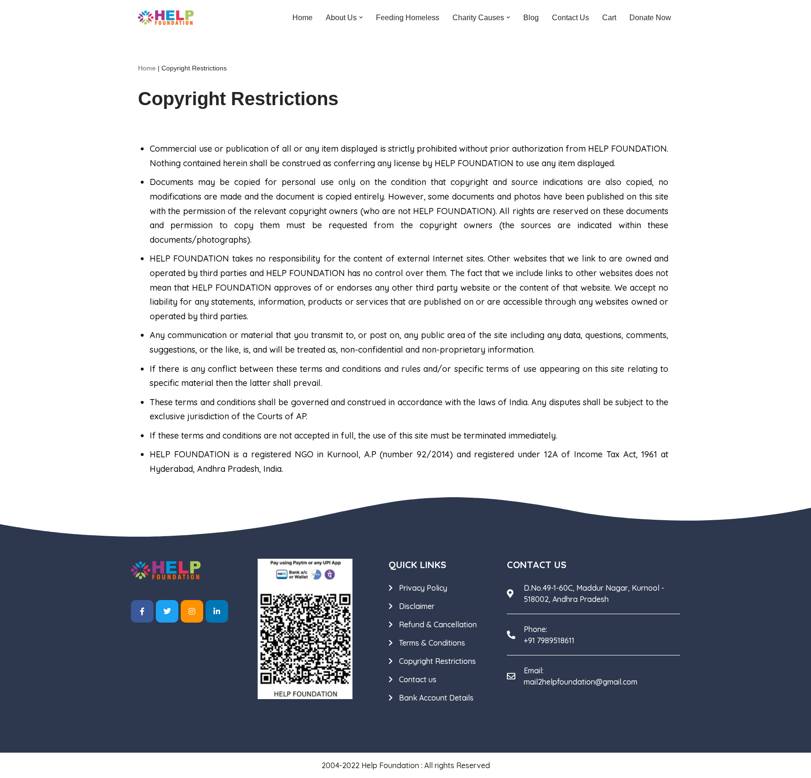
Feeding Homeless (407, 18)
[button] (361, 17)
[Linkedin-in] (217, 611)
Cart (609, 18)
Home (302, 18)
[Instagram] (192, 611)
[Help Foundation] (166, 17)
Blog (531, 18)
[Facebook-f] (142, 611)
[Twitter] (167, 611)
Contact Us (570, 18)
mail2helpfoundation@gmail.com (580, 681)
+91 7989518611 (549, 640)
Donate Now (650, 18)
